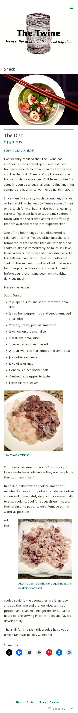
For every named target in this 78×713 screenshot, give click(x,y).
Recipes (54, 702)
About (19, 702)
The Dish (14, 135)
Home (42, 702)
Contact (30, 702)
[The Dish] (39, 99)
